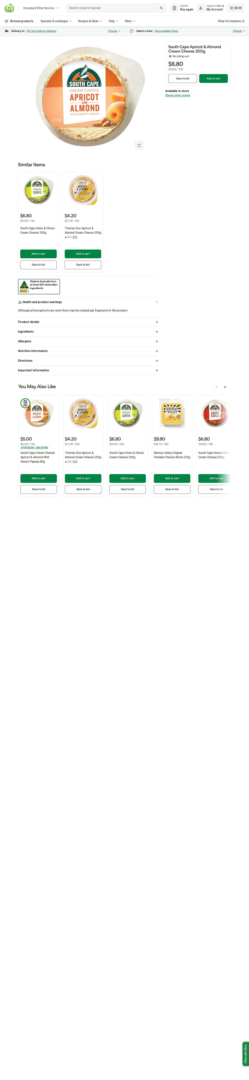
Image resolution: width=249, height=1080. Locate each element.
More (128, 21)
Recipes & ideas (88, 21)
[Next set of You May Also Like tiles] (225, 387)
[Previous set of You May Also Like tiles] (216, 387)
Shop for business (229, 21)
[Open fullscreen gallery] (139, 145)
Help (112, 21)
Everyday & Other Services (39, 8)
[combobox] (116, 8)
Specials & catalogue (54, 21)
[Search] (161, 8)
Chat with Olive (245, 1054)
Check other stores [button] (177, 95)
